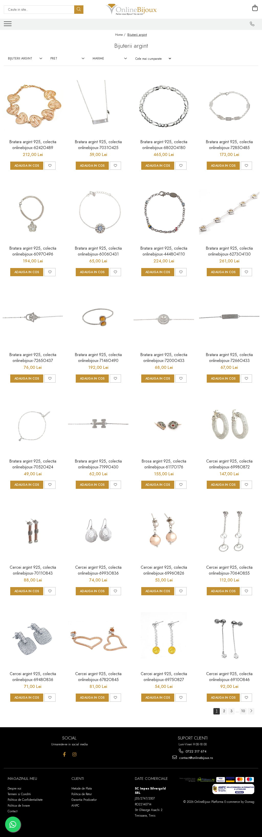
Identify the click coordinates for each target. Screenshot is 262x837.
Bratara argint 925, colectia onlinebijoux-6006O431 (98, 251)
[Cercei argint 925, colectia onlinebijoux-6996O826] (164, 532)
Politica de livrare (19, 805)
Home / (120, 34)
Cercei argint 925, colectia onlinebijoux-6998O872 (229, 464)
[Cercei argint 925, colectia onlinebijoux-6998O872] (229, 425)
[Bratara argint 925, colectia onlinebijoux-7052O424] (33, 425)
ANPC (75, 805)
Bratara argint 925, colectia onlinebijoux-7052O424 (32, 464)
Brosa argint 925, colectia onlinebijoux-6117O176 (163, 464)
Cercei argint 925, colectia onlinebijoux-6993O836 (98, 570)
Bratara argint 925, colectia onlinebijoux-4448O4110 (163, 251)
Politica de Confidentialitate (25, 799)
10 (243, 710)
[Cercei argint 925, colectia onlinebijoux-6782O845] (98, 638)
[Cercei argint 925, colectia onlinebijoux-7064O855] (229, 532)
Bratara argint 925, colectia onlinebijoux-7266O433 (229, 357)
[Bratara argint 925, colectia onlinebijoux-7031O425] (98, 106)
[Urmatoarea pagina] (251, 711)
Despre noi (14, 788)
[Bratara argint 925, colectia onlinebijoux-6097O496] (33, 213)
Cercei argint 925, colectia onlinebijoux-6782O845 (98, 677)
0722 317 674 (195, 751)
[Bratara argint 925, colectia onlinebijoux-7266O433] (229, 319)
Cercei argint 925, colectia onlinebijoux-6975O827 (164, 677)
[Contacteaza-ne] (252, 24)
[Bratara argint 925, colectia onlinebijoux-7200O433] (164, 319)
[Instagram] (74, 754)
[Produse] (8, 25)
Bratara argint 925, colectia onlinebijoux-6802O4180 (163, 145)
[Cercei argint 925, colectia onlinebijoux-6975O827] (164, 638)
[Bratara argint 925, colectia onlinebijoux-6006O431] (98, 213)
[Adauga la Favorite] (50, 166)
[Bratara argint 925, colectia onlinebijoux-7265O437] (33, 319)
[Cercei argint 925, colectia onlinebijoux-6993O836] (98, 532)
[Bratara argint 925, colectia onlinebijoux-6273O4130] (229, 213)
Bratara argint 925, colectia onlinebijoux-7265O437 (32, 357)
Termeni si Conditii (19, 794)
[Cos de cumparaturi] (255, 8)
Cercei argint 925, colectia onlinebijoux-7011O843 (33, 570)
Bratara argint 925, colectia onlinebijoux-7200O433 (163, 357)
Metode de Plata (81, 788)
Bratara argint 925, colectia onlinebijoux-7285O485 (229, 145)
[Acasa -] (131, 9)
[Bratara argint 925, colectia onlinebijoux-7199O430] (98, 425)
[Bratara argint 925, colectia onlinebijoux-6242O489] (33, 106)
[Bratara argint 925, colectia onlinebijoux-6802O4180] (164, 106)
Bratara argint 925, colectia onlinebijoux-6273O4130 (229, 251)
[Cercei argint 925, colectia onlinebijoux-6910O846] (229, 638)
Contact (12, 811)
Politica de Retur (81, 794)
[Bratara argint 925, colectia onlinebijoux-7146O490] (98, 319)
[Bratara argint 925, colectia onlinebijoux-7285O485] (229, 106)
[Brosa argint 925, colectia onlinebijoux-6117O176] (164, 425)
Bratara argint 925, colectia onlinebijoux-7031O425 (98, 145)
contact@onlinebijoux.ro (195, 757)
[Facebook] (64, 754)
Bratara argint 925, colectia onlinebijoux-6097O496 (32, 251)
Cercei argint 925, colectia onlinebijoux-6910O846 (229, 677)
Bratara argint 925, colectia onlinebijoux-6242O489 (32, 145)
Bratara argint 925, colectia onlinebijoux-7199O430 (98, 464)
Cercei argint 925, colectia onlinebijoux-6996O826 (164, 570)
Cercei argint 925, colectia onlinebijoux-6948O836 (33, 677)
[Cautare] (78, 9)
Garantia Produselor (84, 799)
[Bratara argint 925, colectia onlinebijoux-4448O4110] (164, 213)
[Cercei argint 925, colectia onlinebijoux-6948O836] (33, 638)
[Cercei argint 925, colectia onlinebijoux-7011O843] (33, 532)
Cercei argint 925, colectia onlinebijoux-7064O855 (229, 570)
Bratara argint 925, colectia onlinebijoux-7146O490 (98, 357)
